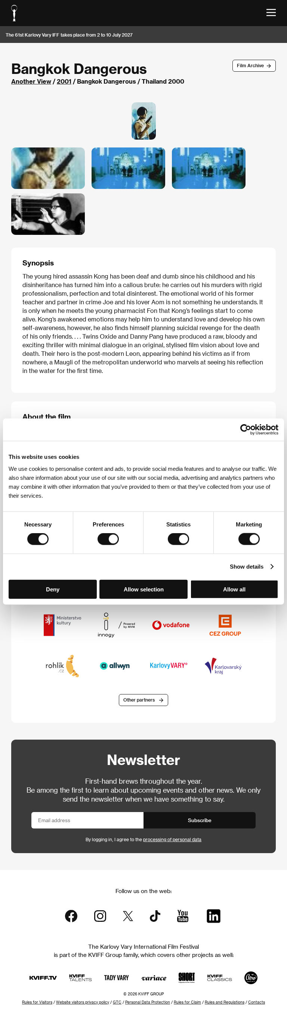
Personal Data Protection (147, 1002)
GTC (117, 1002)
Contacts (256, 1002)
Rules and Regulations (224, 1002)
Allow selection (144, 589)
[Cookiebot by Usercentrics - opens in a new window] (245, 429)
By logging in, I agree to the (143, 839)
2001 (64, 81)
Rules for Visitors (37, 1002)
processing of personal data (172, 839)
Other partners (139, 699)
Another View (31, 81)
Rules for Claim (187, 1002)
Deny (52, 589)
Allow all (234, 589)
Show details (246, 566)
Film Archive (250, 65)
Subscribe (200, 820)
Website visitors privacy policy (82, 1002)
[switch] (108, 539)
